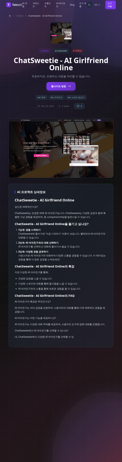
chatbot (19, 15)
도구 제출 (82, 5)
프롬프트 (47, 5)
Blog (72, 4)
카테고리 (36, 5)
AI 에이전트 (60, 5)
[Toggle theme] (89, 4)
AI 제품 (24, 5)
